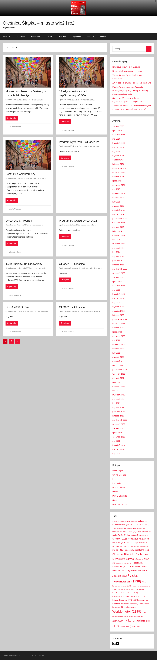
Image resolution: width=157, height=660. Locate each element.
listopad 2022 (118, 315)
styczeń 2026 (118, 156)
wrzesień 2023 (118, 273)
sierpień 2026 (118, 126)
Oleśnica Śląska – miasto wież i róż (38, 22)
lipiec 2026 (117, 130)
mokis (118, 550)
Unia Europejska (119, 504)
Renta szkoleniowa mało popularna (127, 71)
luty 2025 (116, 202)
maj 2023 (116, 290)
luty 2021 (116, 403)
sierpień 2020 (118, 428)
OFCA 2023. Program (19, 220)
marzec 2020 (118, 449)
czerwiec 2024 (118, 235)
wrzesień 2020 (118, 424)
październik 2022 (119, 319)
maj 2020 (116, 441)
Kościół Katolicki (132, 543)
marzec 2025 (118, 198)
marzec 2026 (118, 147)
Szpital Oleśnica (132, 596)
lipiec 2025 (117, 181)
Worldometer (126, 611)
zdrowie (128, 626)
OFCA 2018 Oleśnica (18, 307)
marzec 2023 (118, 298)
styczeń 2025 (118, 206)
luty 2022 (116, 353)
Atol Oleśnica (131, 521)
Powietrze (35, 37)
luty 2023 (116, 303)
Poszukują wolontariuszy (20, 174)
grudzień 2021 (118, 361)
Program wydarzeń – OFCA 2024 (79, 141)
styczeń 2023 (118, 307)
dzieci (125, 531)
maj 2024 (116, 240)
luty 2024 (116, 252)
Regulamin (76, 37)
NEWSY (6, 37)
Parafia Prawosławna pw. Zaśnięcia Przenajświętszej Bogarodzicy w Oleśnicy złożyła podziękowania (130, 90)
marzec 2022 (118, 349)
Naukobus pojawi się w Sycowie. (126, 67)
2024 (115, 521)
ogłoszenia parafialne (137, 550)
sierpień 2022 (118, 328)
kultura (126, 546)
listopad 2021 (118, 365)
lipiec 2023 (117, 281)
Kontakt (103, 37)
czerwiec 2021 (118, 386)
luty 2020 (116, 454)
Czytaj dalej (11, 118)
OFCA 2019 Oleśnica (72, 263)
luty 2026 (116, 151)
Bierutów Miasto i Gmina (131, 528)
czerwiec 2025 (118, 185)
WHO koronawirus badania (127, 604)
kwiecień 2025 (118, 193)
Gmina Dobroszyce (144, 531)
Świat (114, 500)
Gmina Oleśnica (119, 475)
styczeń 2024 (118, 256)
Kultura (49, 37)
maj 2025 (116, 189)
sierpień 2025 (118, 177)
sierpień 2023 (118, 277)
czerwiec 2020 (118, 437)
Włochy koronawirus (136, 616)
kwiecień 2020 (118, 445)
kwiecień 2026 (118, 143)
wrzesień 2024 (118, 223)
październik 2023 (119, 269)
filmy (132, 532)
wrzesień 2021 (118, 374)
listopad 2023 (118, 265)
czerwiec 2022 (118, 336)
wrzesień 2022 (118, 323)
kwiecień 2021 (118, 395)
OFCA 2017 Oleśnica (72, 307)
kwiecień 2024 (118, 244)
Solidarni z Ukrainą (119, 589)
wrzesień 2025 (118, 172)
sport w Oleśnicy (132, 589)
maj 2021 (116, 391)
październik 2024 (119, 219)
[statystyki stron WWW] (115, 644)
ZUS (138, 626)
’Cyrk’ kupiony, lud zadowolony (24, 263)
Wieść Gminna (130, 607)
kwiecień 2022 (118, 344)
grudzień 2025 (118, 160)
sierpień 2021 (118, 378)
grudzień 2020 (118, 412)
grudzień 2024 (118, 210)
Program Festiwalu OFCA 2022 (78, 220)
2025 (121, 521)
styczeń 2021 (118, 407)
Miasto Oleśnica (15, 127)
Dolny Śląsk (117, 471)
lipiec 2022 (117, 332)
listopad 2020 (118, 416)
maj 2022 (116, 340)
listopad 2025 (118, 164)
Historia (62, 37)
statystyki (134, 593)
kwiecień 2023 (118, 294)
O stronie (21, 37)
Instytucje (116, 483)
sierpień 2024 (118, 227)
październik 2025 (119, 168)
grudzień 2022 (118, 311)
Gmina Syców (119, 535)
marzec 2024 (118, 248)
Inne (114, 479)
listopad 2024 (118, 214)
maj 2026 (116, 139)
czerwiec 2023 (118, 286)
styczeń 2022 (118, 357)
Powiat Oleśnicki (119, 496)
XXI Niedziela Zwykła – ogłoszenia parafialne (131, 83)
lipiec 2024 (117, 231)
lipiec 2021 (117, 382)
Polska (115, 492)
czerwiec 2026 (118, 135)
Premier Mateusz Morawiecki (141, 586)
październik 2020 (119, 420)
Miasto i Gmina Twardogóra (140, 546)
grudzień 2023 (118, 260)
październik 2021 (119, 370)
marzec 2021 (118, 399)
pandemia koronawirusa (124, 563)
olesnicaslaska (37, 100)
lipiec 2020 (117, 433)
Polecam (90, 37)
